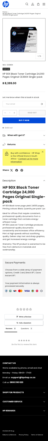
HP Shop (11, 431)
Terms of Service (37, 435)
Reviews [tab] (9, 328)
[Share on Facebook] (16, 170)
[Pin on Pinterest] (21, 170)
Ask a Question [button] (25, 323)
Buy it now (24, 120)
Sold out (32, 113)
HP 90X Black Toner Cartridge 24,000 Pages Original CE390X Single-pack (22, 14)
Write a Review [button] (25, 317)
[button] (38, 4)
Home (5, 12)
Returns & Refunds (9, 435)
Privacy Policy (23, 435)
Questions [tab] (25, 328)
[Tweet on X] (11, 170)
